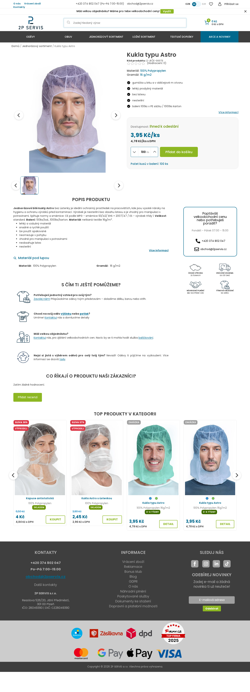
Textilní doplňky (181, 37)
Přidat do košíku (178, 152)
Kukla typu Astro (153, 503)
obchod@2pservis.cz (46, 576)
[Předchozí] (13, 475)
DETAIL (168, 524)
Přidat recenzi (28, 397)
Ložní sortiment (144, 37)
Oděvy (30, 37)
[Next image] (115, 115)
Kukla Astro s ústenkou (96, 498)
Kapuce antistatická (40, 498)
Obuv (68, 37)
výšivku (66, 314)
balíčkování (146, 338)
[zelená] (156, 499)
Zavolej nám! (42, 299)
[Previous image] (18, 115)
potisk (84, 314)
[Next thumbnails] (118, 185)
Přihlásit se (231, 4)
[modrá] (150, 499)
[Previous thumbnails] (16, 185)
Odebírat (211, 608)
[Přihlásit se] (220, 4)
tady (62, 359)
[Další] (236, 475)
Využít (167, 11)
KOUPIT (55, 519)
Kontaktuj (51, 317)
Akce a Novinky (219, 37)
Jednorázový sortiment (106, 37)
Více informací (228, 112)
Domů (15, 46)
